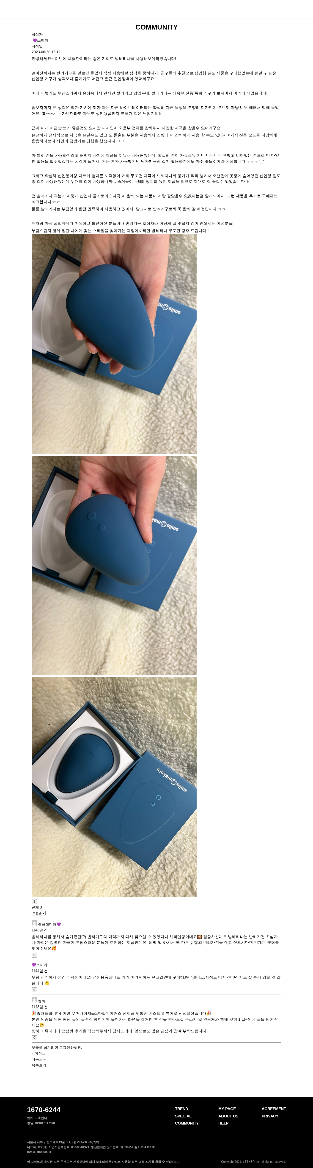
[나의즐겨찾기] (287, 8)
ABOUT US (228, 1116)
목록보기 (39, 1065)
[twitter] (274, 1154)
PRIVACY (270, 1116)
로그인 (64, 1047)
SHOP (216, 9)
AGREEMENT (274, 1109)
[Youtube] (283, 1154)
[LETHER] (20, 9)
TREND (88, 9)
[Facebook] (256, 1154)
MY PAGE (227, 1109)
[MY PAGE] (296, 8)
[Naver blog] (265, 1154)
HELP (223, 1123)
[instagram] (247, 1154)
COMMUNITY (167, 9)
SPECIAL (124, 9)
